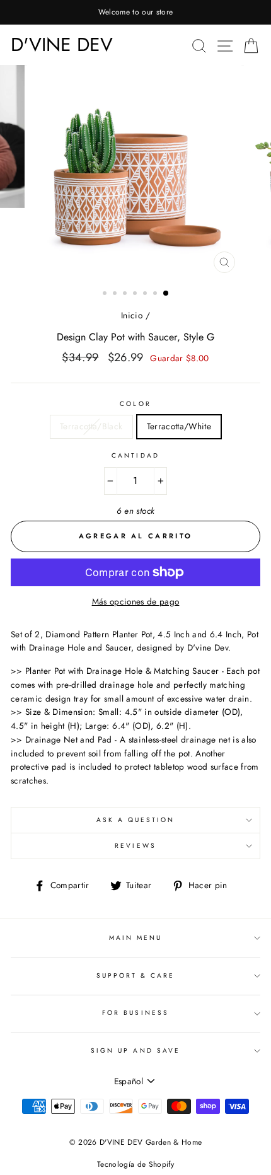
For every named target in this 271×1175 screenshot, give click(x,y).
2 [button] (116, 294)
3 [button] (126, 294)
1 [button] (106, 294)
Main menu (136, 937)
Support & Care (135, 975)
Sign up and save (135, 1050)
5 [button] (146, 294)
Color (135, 403)
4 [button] (136, 294)
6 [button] (156, 294)
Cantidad (135, 455)
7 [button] (166, 294)
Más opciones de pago (136, 601)
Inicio (131, 315)
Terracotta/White (179, 426)
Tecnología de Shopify (135, 1164)
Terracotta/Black (91, 426)
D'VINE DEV (62, 44)
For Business (135, 1012)
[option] (135, 12)
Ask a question (135, 820)
